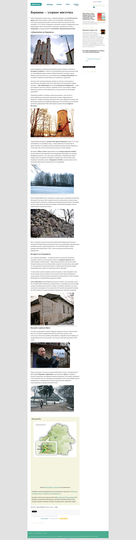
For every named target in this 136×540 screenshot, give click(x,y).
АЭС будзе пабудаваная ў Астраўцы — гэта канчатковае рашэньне (94, 51)
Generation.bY (83, 536)
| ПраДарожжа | (64, 518)
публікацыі (50, 5)
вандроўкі (52, 516)
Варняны (48, 516)
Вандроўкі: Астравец (52, 487)
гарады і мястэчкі (41, 516)
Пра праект (31, 533)
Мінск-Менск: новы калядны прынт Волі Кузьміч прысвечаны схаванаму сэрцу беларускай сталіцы (89, 16)
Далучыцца (95, 1)
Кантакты (45, 533)
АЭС (57, 516)
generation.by (37, 4)
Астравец (34, 516)
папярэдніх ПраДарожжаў (66, 497)
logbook (75, 5)
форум (67, 5)
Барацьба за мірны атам (90, 30)
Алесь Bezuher (44, 518)
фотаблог (59, 5)
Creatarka (96, 536)
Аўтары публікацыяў (38, 533)
